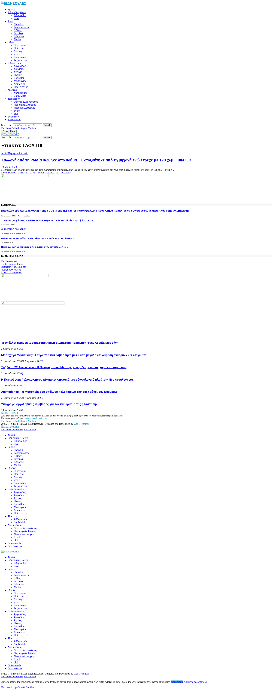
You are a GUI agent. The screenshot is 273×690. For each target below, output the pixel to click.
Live (16, 18)
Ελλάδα (11, 42)
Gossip (11, 21)
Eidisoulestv (13, 116)
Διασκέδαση (14, 99)
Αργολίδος (20, 66)
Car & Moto (20, 95)
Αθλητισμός (21, 92)
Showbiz (19, 24)
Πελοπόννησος (15, 63)
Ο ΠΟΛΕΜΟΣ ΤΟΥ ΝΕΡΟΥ (13, 229)
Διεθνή (18, 51)
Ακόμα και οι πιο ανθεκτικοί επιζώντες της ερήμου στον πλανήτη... (38, 238)
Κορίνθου (19, 78)
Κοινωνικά (20, 57)
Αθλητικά (12, 90)
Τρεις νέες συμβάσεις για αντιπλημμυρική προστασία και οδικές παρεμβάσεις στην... (48, 220)
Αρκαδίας (19, 69)
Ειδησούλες (20, 15)
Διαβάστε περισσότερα (195, 682)
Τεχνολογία (20, 60)
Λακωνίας (19, 84)
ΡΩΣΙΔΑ (47, 172)
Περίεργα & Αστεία (25, 104)
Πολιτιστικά (21, 87)
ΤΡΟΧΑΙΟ (65, 172)
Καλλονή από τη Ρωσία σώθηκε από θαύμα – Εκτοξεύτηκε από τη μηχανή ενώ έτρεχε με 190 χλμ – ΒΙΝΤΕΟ (96, 160)
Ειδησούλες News (17, 12)
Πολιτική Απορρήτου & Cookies (17, 687)
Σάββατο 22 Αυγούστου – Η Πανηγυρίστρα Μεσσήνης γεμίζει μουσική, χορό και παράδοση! (64, 367)
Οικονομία (20, 45)
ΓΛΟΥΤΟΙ (6, 172)
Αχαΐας (18, 72)
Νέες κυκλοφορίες (24, 107)
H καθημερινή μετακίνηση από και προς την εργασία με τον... (34, 246)
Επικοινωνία (14, 119)
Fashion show (21, 27)
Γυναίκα (18, 33)
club (16, 113)
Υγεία (17, 54)
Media (17, 39)
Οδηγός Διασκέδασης (26, 101)
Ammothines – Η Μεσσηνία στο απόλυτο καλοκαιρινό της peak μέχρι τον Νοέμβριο (59, 392)
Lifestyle (19, 36)
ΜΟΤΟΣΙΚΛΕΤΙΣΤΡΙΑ (24, 172)
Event (17, 110)
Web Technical (81, 423)
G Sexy (18, 30)
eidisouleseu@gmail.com (36, 418)
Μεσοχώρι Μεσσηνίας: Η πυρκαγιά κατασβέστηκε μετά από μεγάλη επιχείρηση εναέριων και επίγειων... (74, 355)
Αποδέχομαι (177, 682)
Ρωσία (40, 172)
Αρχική (11, 9)
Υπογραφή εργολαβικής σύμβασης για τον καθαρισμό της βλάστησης (49, 404)
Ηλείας (18, 75)
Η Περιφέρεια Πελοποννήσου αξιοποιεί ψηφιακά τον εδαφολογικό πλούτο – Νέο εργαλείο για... (68, 379)
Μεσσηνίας (20, 81)
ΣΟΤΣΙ (55, 172)
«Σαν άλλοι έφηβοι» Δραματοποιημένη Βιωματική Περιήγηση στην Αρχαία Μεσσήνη (59, 343)
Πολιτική (19, 48)
